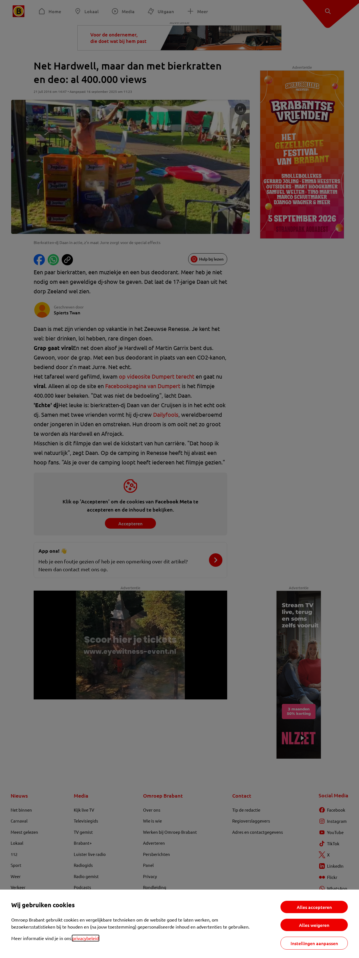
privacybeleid (85, 938)
